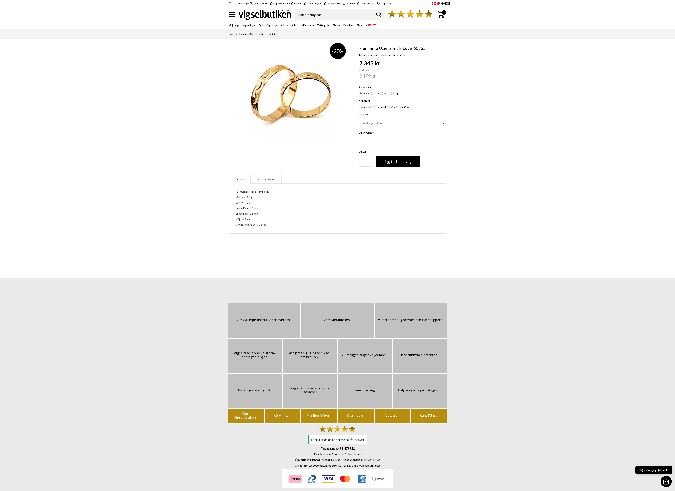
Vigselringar (249, 25)
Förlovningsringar (268, 25)
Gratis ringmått (315, 3)
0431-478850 (261, 3)
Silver (360, 25)
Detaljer (240, 179)
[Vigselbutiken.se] (265, 14)
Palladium (348, 25)
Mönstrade (308, 25)
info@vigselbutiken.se (367, 465)
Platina (336, 25)
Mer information (266, 179)
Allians (284, 25)
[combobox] (339, 14)
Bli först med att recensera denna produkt (382, 55)
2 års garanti (366, 3)
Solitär (294, 25)
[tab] (240, 179)
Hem (231, 33)
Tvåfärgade (323, 25)
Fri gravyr (351, 3)
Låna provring (334, 3)
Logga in (386, 3)
